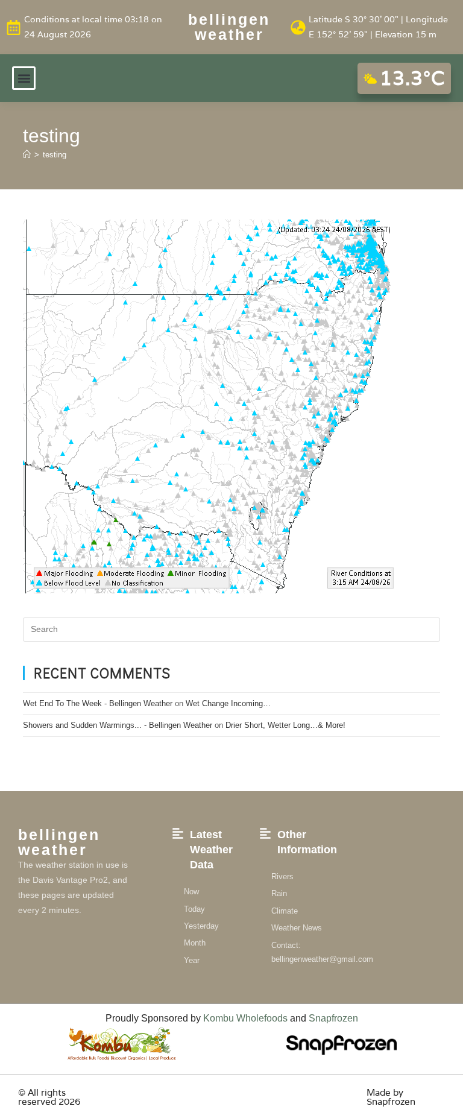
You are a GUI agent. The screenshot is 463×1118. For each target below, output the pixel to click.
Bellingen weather (229, 27)
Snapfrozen (333, 1018)
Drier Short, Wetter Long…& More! (285, 725)
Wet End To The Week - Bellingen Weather (97, 703)
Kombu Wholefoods (245, 1018)
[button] (24, 78)
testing (54, 154)
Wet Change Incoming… (228, 703)
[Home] (27, 154)
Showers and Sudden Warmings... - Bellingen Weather (117, 725)
